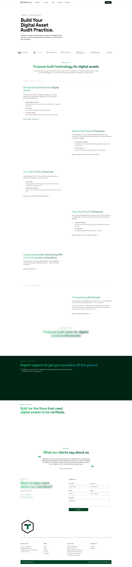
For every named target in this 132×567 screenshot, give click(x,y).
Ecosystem (59, 2)
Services (46, 2)
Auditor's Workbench (72, 546)
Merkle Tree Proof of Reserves (75, 550)
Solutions (37, 2)
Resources (67, 2)
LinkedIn (92, 546)
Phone (91, 490)
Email (70, 490)
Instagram (92, 548)
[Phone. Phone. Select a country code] (92, 494)
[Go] (129, 564)
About (53, 2)
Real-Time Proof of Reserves (74, 553)
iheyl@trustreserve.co (27, 497)
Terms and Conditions (27, 562)
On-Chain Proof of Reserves (74, 551)
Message (71, 497)
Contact (108, 2)
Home (45, 546)
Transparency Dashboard (73, 555)
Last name (92, 483)
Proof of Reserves (71, 548)
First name (71, 483)
